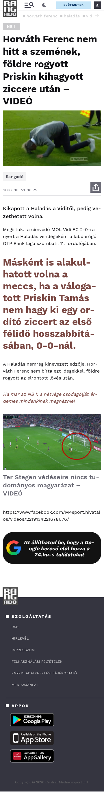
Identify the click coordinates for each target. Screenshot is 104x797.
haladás (72, 16)
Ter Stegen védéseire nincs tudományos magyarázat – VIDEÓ (51, 485)
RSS (15, 627)
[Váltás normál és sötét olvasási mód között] (44, 5)
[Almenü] (29, 5)
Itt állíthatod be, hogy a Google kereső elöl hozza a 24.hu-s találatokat (59, 548)
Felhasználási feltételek (37, 662)
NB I (11, 26)
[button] (96, 16)
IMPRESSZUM (23, 650)
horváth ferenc (42, 16)
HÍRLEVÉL (20, 638)
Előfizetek (74, 4)
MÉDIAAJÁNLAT (25, 685)
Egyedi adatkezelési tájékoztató (44, 673)
